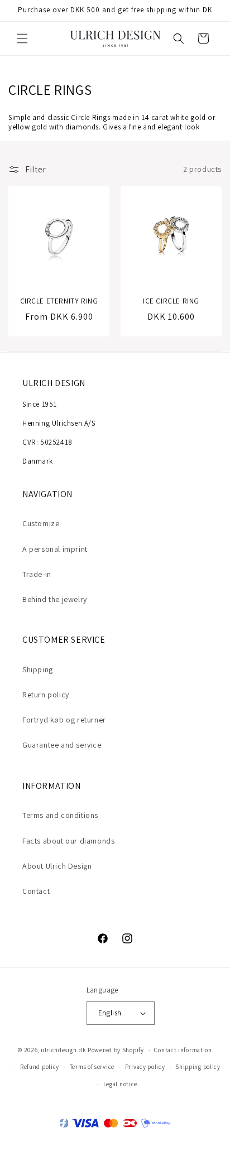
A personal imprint (55, 549)
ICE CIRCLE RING (171, 301)
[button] (22, 38)
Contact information (183, 1050)
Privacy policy (145, 1067)
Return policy (45, 695)
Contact (36, 891)
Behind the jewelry (54, 599)
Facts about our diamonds (68, 841)
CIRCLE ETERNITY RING (59, 301)
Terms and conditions (60, 815)
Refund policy (39, 1067)
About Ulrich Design (57, 866)
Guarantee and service (62, 745)
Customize (40, 523)
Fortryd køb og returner (64, 720)
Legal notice (120, 1084)
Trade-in (36, 574)
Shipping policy (198, 1067)
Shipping (37, 669)
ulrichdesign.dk (64, 1050)
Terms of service (92, 1067)
